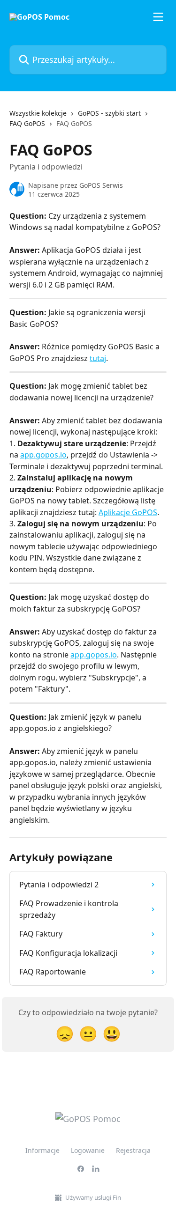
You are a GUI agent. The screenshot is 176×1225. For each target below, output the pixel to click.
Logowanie (88, 1150)
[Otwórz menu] (158, 16)
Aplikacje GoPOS (128, 512)
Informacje (42, 1150)
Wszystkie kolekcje (38, 113)
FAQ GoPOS (27, 123)
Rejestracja (133, 1150)
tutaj (98, 358)
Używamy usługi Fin (93, 1197)
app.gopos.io (43, 455)
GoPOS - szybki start (109, 113)
